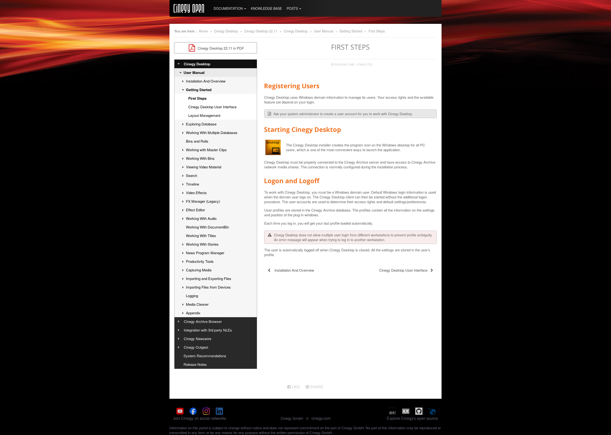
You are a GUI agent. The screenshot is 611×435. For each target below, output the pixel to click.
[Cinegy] (189, 8)
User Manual (323, 31)
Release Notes (195, 364)
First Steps (377, 31)
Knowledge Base (266, 8)
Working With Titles (201, 235)
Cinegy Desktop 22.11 (261, 31)
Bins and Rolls (197, 141)
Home (203, 31)
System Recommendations (205, 355)
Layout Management (204, 115)
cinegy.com (321, 418)
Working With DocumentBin (207, 226)
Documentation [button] (229, 8)
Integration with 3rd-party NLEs (208, 329)
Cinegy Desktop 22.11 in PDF (220, 48)
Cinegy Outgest (196, 347)
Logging (192, 295)
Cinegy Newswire (197, 338)
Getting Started (350, 31)
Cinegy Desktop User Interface (212, 106)
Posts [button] (293, 8)
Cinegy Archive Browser (203, 321)
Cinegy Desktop (226, 31)
